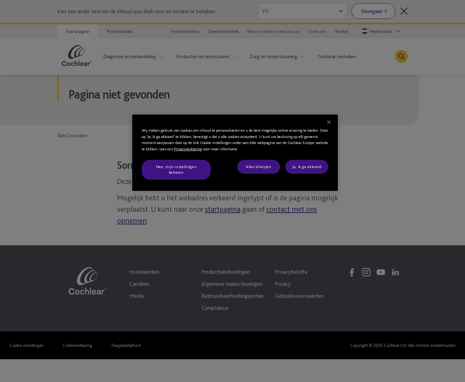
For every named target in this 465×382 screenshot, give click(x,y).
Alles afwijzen (258, 166)
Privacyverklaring (188, 149)
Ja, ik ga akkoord (307, 166)
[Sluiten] (329, 122)
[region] (235, 153)
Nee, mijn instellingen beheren (176, 169)
